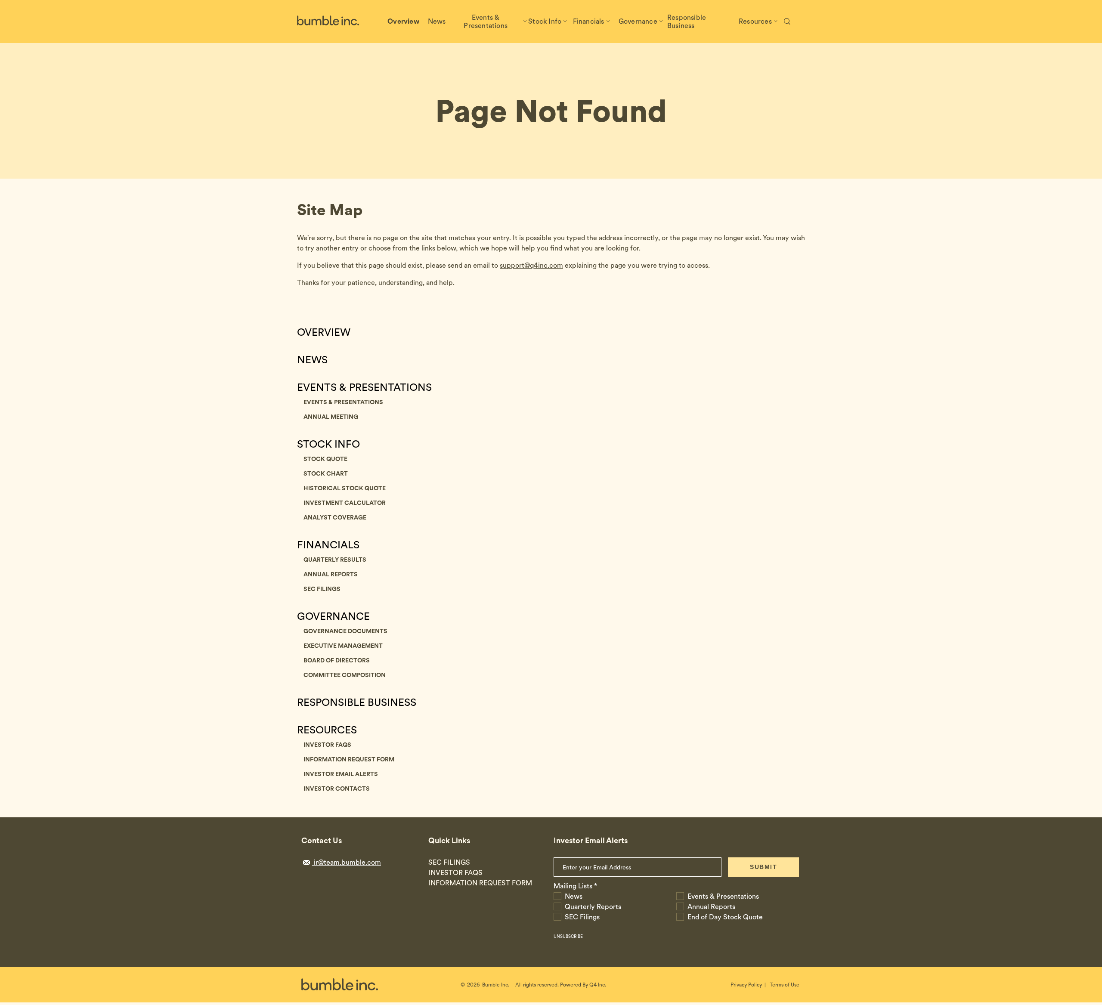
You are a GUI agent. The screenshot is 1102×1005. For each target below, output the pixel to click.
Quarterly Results (334, 559)
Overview (323, 332)
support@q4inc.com (531, 265)
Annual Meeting (330, 416)
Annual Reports (330, 574)
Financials (328, 545)
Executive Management (343, 645)
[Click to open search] (787, 22)
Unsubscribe (568, 936)
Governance (333, 616)
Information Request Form (348, 759)
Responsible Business (356, 702)
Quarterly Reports (593, 907)
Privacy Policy (746, 985)
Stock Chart (325, 473)
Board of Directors (336, 660)
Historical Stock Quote (344, 488)
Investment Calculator (344, 502)
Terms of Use (784, 985)
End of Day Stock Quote (725, 917)
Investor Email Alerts (340, 773)
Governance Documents (345, 631)
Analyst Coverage (334, 517)
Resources (327, 730)
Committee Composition (344, 674)
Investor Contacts (336, 788)
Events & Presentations (364, 387)
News (312, 360)
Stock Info (328, 444)
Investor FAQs (327, 744)
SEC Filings (322, 588)
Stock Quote (325, 458)
